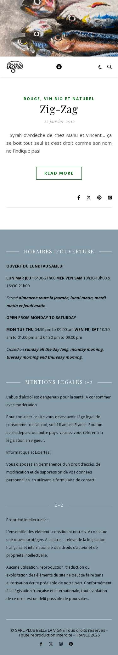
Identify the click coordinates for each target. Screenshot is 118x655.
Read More (59, 173)
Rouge (32, 98)
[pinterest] (71, 644)
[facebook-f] (41, 644)
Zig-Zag (59, 109)
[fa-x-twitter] (51, 644)
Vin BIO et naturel (69, 98)
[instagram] (61, 644)
